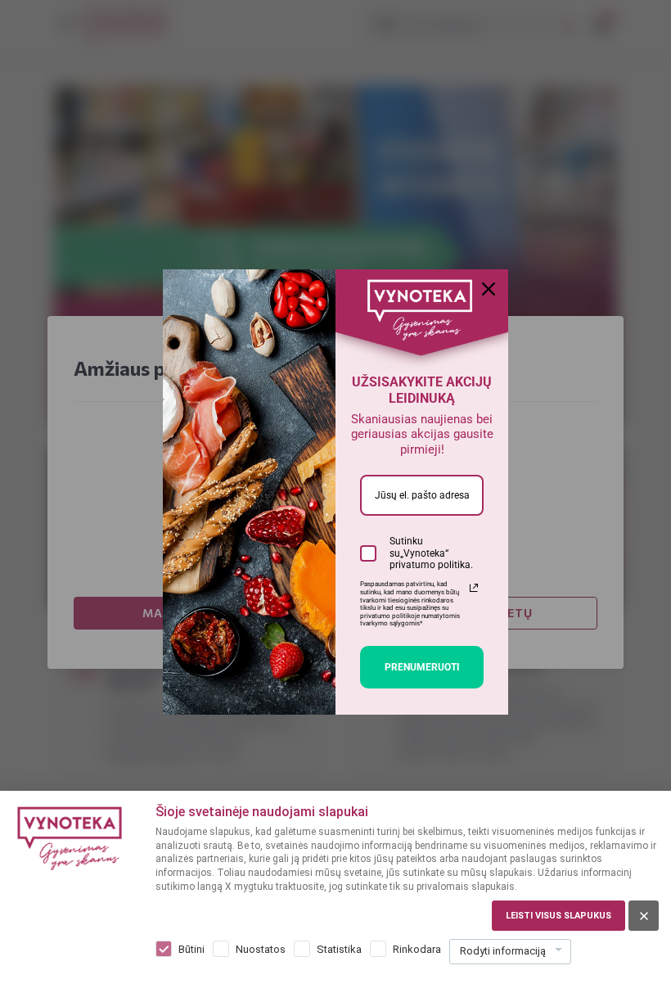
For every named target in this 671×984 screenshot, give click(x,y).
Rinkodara (417, 949)
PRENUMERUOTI (422, 667)
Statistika (339, 949)
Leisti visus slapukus (558, 915)
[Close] (488, 289)
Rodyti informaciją (503, 951)
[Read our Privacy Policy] (474, 588)
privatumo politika (430, 565)
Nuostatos (261, 949)
